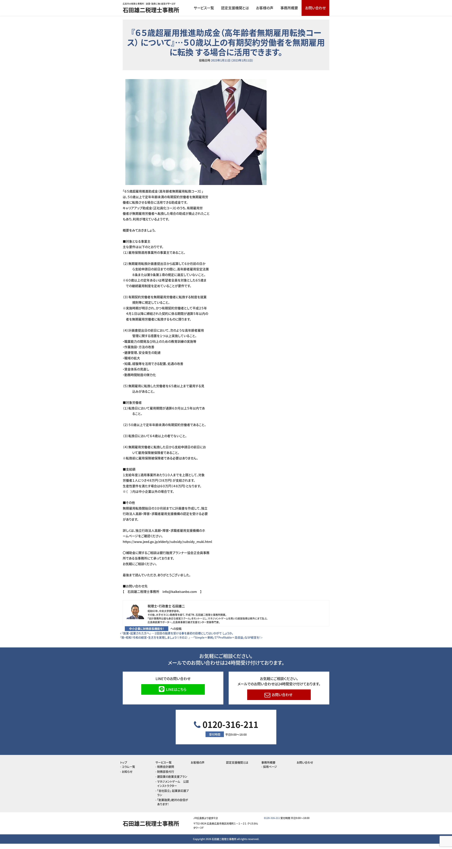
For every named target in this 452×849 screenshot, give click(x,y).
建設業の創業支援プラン (172, 776)
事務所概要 (289, 7)
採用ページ (270, 766)
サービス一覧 (204, 7)
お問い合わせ (315, 7)
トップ (123, 762)
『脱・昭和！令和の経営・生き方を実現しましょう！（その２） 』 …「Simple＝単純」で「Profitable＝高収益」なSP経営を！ (190, 637)
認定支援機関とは (235, 7)
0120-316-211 (229, 727)
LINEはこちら (175, 689)
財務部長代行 (165, 771)
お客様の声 (264, 7)
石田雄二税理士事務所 (151, 10)
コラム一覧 (128, 766)
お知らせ (127, 771)
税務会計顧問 (165, 766)
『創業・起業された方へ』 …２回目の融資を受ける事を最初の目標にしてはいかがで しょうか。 (177, 633)
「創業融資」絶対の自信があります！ (172, 802)
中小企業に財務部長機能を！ (146, 628)
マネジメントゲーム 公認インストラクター (173, 783)
